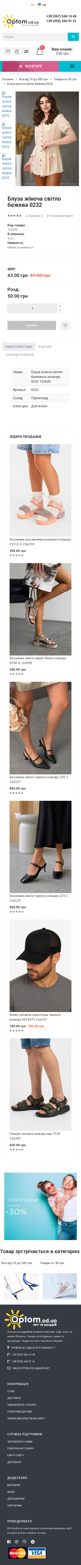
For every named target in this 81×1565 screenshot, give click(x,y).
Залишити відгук (61, 215)
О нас (11, 1391)
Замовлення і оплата (21, 1404)
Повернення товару (20, 1448)
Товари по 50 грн (65, 79)
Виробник (13, 1485)
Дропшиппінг (16, 1498)
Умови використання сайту (26, 1418)
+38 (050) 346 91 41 (61, 21)
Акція (11, 1492)
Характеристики (18, 347)
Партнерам (14, 1505)
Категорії (33, 66)
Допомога (14, 1462)
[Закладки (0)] (8, 51)
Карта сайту (15, 1455)
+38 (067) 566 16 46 (61, 16)
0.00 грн (57, 51)
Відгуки (45, 347)
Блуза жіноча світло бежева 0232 (30, 83)
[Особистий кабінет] (17, 51)
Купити (32, 325)
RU (32, 5)
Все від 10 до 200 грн (33, 79)
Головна (7, 79)
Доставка (14, 1398)
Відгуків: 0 (35, 215)
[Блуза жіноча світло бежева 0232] (6, 104)
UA (44, 5)
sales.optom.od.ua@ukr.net (31, 1368)
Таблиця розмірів (19, 355)
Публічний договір (19, 1411)
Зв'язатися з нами (19, 1441)
